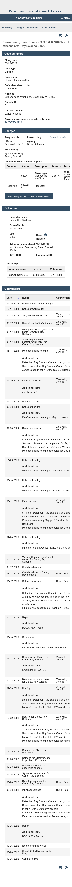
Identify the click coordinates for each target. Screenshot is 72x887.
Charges (19, 27)
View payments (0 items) (29, 17)
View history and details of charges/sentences (29, 196)
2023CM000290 (13, 122)
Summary (7, 27)
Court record (49, 27)
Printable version (58, 137)
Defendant (33, 27)
